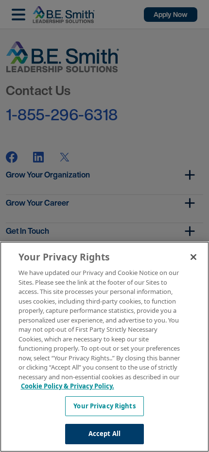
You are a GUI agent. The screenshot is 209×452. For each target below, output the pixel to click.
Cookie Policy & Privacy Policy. (67, 386)
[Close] (193, 257)
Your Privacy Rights (104, 406)
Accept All (104, 433)
